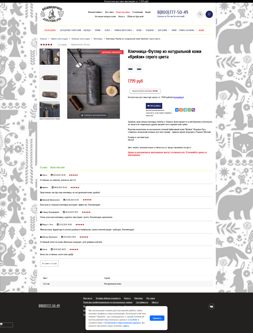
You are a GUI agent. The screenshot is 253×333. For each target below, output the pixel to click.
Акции (148, 12)
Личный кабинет (95, 12)
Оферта (155, 302)
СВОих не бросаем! (135, 16)
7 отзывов (62, 44)
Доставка (109, 12)
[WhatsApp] (189, 110)
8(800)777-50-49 (172, 12)
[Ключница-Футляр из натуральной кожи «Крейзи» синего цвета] (139, 68)
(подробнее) (178, 97)
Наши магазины (123, 12)
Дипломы (138, 298)
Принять (157, 318)
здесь (126, 326)
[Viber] (193, 110)
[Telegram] (185, 110)
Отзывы (43, 167)
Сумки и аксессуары (59, 39)
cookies (133, 319)
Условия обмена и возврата (108, 298)
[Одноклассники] (181, 110)
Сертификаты (142, 302)
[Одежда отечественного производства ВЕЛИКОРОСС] (52, 21)
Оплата (121, 16)
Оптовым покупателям (105, 16)
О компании (137, 12)
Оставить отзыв (49, 263)
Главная (43, 39)
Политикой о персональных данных (122, 322)
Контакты (87, 298)
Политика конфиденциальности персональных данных (107, 302)
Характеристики (57, 167)
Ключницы (98, 39)
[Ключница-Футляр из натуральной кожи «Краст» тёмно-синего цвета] (130, 68)
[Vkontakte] (211, 306)
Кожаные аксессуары (81, 39)
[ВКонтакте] (177, 110)
